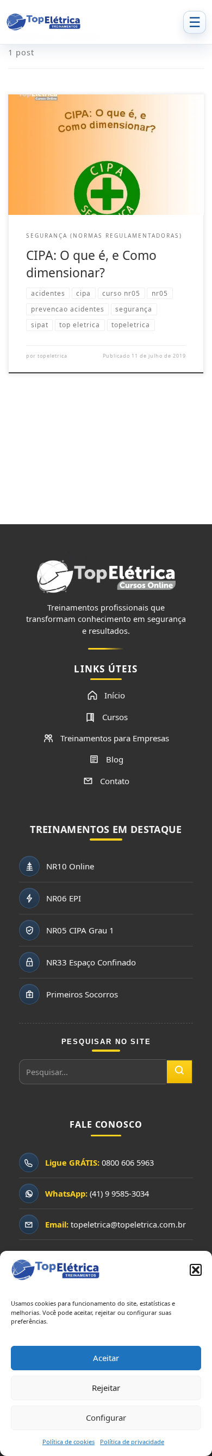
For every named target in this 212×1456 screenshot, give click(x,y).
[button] (195, 1269)
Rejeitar (106, 1387)
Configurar (106, 1417)
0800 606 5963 (128, 1162)
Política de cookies (68, 1442)
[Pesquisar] (179, 1071)
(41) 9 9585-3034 (119, 1193)
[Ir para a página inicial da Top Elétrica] (106, 581)
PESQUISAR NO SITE (106, 1042)
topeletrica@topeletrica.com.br (128, 1224)
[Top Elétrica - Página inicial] (91, 22)
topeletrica (52, 355)
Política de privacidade (132, 1442)
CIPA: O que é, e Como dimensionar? (91, 264)
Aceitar (106, 1357)
